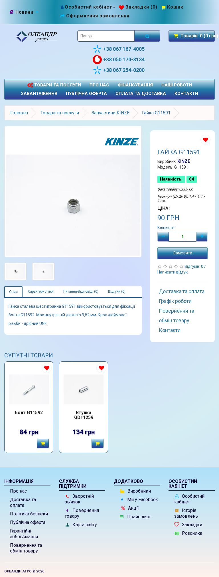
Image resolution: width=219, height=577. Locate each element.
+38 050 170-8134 (124, 59)
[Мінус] (163, 237)
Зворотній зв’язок (79, 499)
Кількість (166, 227)
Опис (13, 292)
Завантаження (39, 93)
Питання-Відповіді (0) (80, 291)
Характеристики (41, 291)
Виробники (138, 491)
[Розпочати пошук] (147, 36)
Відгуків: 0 (194, 266)
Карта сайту (84, 524)
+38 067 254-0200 (124, 70)
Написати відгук (172, 272)
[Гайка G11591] (73, 191)
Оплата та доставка (140, 93)
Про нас (99, 85)
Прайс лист (138, 516)
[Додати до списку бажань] (205, 140)
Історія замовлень (186, 513)
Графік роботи (175, 301)
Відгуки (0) (116, 291)
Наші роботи (176, 85)
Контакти (186, 93)
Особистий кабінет (189, 499)
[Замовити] (43, 443)
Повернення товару (82, 513)
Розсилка (191, 533)
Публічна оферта (86, 93)
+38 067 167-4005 (124, 49)
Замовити (182, 253)
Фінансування (135, 85)
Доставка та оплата (181, 291)
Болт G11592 (29, 412)
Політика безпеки (29, 514)
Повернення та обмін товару (176, 315)
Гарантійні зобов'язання (24, 533)
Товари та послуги (57, 85)
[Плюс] (202, 237)
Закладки (191, 524)
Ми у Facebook (142, 499)
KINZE (183, 161)
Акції (133, 508)
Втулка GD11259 (83, 415)
